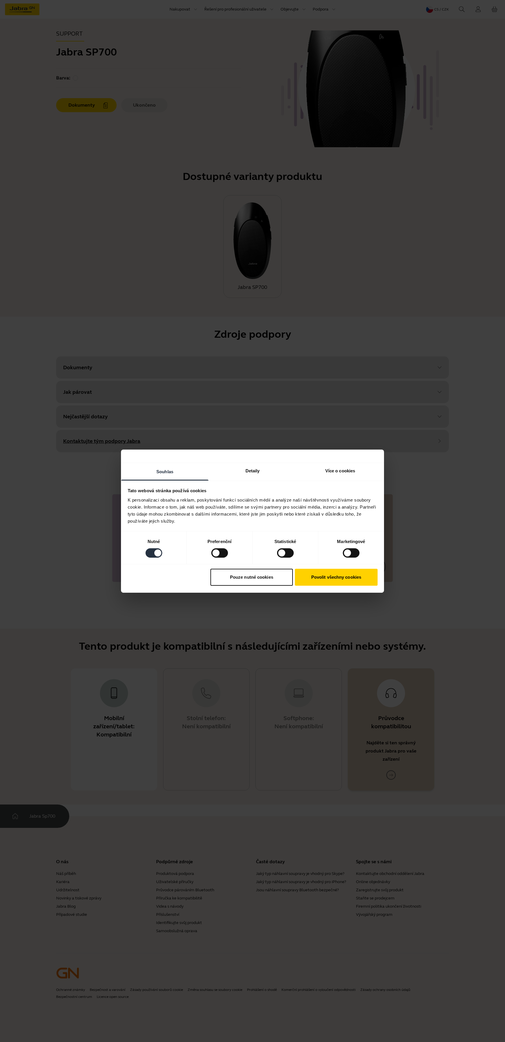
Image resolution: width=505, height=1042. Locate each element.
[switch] (219, 553)
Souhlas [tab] (164, 471)
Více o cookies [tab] (340, 470)
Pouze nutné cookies (251, 577)
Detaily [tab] (252, 470)
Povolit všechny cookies (336, 577)
